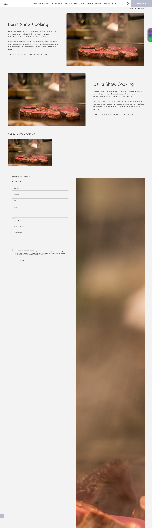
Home (131, 8)
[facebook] (150, 35)
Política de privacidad (29, 250)
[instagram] (150, 31)
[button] (128, 3)
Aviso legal (20, 250)
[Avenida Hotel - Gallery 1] (30, 152)
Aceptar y (24, 250)
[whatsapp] (150, 39)
